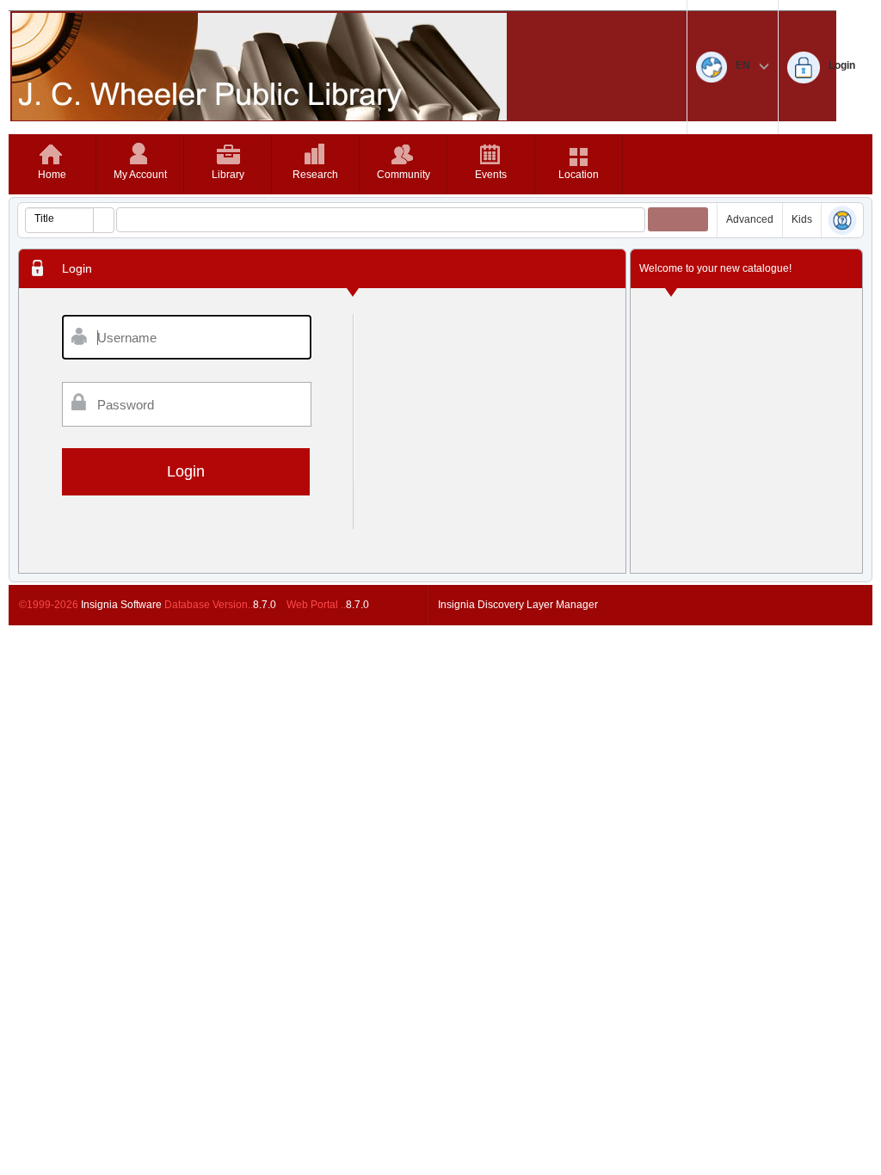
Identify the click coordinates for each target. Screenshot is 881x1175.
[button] (103, 220)
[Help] (842, 221)
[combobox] (60, 218)
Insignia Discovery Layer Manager (518, 605)
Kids (802, 219)
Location (578, 175)
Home (52, 175)
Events (491, 175)
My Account (140, 175)
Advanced (749, 219)
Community (403, 175)
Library (228, 175)
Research (315, 175)
